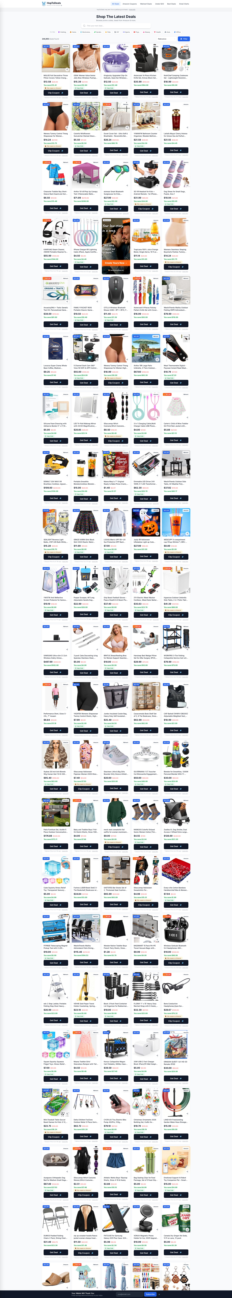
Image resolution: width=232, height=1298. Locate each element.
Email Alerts (184, 4)
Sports (127, 32)
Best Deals (171, 4)
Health (158, 32)
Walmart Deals (146, 4)
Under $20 (159, 4)
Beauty (147, 32)
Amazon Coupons (130, 4)
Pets (108, 32)
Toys (137, 32)
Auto (168, 32)
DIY (118, 32)
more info (132, 9)
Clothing (63, 32)
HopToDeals (54, 3)
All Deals (115, 4)
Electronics (86, 32)
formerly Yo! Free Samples (53, 5)
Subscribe (150, 1294)
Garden (98, 32)
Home (74, 32)
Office (178, 32)
